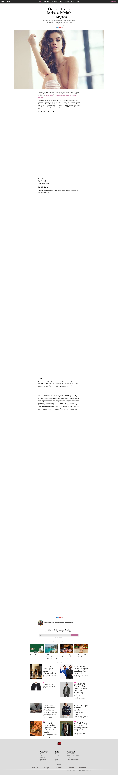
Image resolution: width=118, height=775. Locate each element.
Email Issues (43, 759)
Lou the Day (48, 684)
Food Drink (46, 1)
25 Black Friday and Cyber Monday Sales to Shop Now (81, 726)
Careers (57, 755)
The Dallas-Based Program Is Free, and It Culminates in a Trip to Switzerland (49, 716)
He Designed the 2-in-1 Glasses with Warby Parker (81, 676)
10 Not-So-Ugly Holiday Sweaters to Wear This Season (81, 710)
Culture (67, 1)
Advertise (42, 757)
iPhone (57, 759)
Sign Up (112, 1)
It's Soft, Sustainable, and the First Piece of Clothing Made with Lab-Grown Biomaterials (80, 698)
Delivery (79, 1)
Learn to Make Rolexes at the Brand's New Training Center (50, 708)
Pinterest (59, 768)
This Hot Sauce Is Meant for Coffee (36, 656)
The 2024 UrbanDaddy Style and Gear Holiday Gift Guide (49, 727)
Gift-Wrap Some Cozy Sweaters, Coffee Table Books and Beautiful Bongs (50, 735)
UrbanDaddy (5, 1)
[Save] (62, 27)
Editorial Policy (75, 770)
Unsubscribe (43, 761)
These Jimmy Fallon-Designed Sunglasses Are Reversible (81, 670)
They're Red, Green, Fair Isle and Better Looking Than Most (81, 717)
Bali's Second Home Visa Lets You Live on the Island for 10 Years (51, 656)
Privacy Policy (88, 770)
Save (60, 27)
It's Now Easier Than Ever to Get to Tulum (81, 656)
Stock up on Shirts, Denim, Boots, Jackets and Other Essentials (80, 733)
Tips (41, 755)
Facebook (35, 768)
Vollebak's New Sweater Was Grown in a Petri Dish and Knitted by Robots (81, 689)
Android (57, 761)
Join (56, 757)
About (56, 754)
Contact (42, 754)
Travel (61, 1)
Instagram (47, 768)
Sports (72, 1)
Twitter (71, 768)
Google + (82, 768)
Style (54, 1)
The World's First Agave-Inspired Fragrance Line (49, 670)
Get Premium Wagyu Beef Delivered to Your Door (66, 656)
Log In (115, 1)
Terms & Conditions (82, 770)
